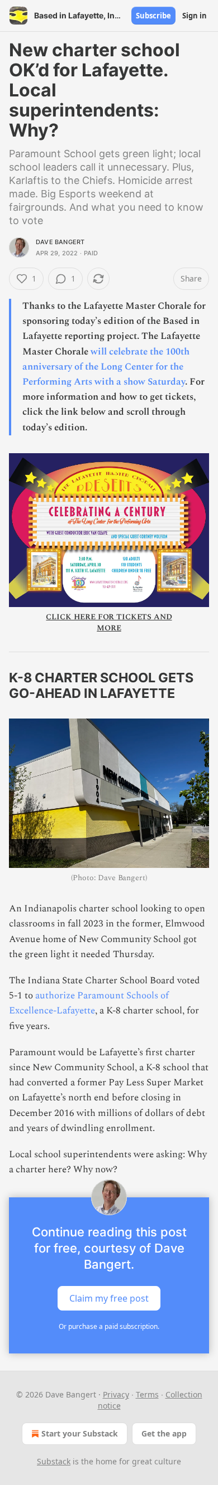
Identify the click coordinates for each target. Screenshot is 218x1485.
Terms (147, 1394)
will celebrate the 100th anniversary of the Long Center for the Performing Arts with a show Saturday (105, 366)
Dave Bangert (60, 242)
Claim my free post (109, 1298)
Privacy (116, 1394)
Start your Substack (79, 1433)
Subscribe (153, 16)
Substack (53, 1461)
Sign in (194, 16)
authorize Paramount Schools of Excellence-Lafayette (89, 1003)
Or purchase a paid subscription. (109, 1326)
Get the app (164, 1433)
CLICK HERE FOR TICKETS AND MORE (109, 622)
